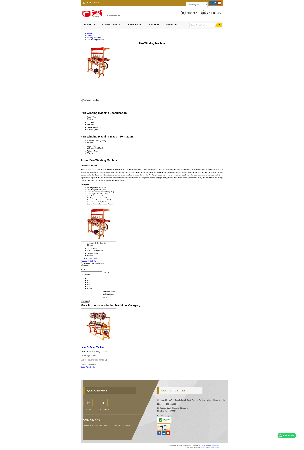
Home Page (89, 25)
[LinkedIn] (215, 4)
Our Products (134, 25)
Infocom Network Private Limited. (210, 447)
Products (90, 36)
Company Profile (111, 25)
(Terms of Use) (215, 445)
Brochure (154, 25)
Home (89, 34)
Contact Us (172, 25)
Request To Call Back (89, 261)
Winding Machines (94, 38)
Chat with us (288, 435)
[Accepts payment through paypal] (163, 430)
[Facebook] (211, 4)
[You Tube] (219, 4)
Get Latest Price (90, 259)
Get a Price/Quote (88, 367)
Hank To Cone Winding (92, 347)
